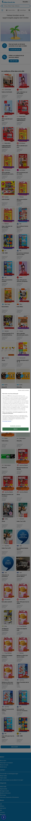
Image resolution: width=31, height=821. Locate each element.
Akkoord (15, 429)
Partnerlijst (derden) (6, 421)
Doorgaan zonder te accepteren (23, 390)
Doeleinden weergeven (15, 426)
